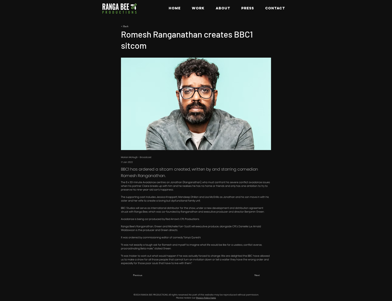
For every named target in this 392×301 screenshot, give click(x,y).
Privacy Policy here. (206, 297)
